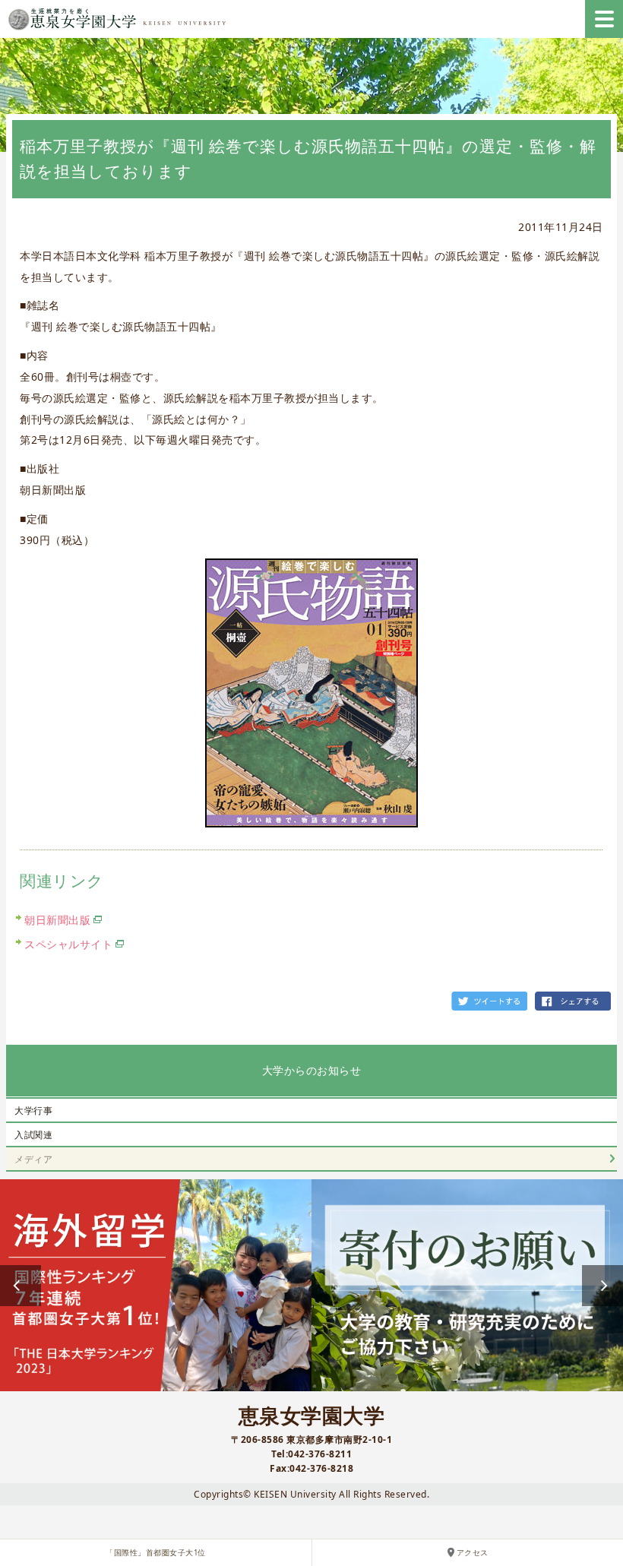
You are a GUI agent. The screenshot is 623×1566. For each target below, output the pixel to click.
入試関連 (33, 1134)
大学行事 (33, 1110)
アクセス (473, 1553)
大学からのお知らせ (312, 1070)
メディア (33, 1159)
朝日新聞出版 (57, 920)
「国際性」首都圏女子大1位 (156, 1553)
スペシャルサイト (68, 944)
